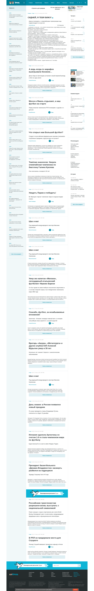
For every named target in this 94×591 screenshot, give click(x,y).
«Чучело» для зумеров (38, 8)
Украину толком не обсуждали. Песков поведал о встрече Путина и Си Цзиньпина (16, 16)
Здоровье (53, 573)
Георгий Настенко (32, 80)
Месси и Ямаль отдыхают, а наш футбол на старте (44, 102)
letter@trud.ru (53, 588)
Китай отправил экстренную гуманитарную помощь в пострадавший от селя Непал (14, 158)
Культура (72, 2)
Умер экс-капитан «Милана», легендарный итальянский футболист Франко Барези (42, 281)
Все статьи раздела (16, 254)
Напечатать (61, 25)
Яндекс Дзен (76, 573)
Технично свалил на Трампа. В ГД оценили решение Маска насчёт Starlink (15, 78)
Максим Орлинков (32, 258)
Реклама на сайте (65, 572)
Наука (52, 575)
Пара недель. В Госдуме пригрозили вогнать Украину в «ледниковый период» (16, 70)
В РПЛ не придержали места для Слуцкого (45, 539)
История (30, 576)
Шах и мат (34, 221)
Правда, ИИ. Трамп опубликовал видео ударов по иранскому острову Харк (16, 238)
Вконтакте (76, 572)
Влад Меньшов (32, 112)
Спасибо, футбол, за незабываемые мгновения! (46, 313)
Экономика (42, 575)
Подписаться (79, 565)
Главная (31, 2)
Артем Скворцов (32, 201)
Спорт (33, 13)
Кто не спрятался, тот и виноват (57, 8)
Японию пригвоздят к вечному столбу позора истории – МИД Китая (77, 197)
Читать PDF (79, 9)
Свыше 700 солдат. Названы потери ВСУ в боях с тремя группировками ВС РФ (16, 149)
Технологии (53, 576)
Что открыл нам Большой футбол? (46, 132)
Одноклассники (77, 575)
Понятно (75, 589)
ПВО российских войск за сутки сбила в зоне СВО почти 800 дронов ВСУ (16, 141)
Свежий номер (38, 2)
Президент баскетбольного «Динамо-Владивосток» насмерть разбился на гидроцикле (45, 468)
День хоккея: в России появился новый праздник (45, 405)
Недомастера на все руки (76, 122)
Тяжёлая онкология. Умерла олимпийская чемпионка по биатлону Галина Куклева (42, 164)
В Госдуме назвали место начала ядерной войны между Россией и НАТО (15, 175)
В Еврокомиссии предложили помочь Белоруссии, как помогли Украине (77, 115)
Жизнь (58, 2)
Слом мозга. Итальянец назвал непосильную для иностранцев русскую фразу (77, 49)
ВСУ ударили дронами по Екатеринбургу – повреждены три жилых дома (15, 200)
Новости (46, 2)
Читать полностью (47, 90)
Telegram (75, 576)
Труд (52, 80)
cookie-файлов (49, 589)
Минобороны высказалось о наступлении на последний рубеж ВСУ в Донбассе (15, 54)
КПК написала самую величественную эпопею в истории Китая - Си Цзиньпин (77, 188)
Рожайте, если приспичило (77, 34)
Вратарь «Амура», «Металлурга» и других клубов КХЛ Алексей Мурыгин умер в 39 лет (45, 345)
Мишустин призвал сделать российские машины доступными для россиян (16, 191)
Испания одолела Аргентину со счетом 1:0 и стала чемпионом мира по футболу (46, 437)
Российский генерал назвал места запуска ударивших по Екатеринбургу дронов (15, 123)
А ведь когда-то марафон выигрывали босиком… (41, 70)
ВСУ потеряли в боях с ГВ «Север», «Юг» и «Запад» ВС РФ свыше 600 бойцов (16, 167)
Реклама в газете (65, 573)
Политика (65, 2)
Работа (52, 2)
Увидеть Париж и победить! (42, 193)
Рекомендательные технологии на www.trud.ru (67, 576)
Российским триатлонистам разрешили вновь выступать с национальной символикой (44, 505)
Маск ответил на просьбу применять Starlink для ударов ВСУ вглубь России (16, 132)
